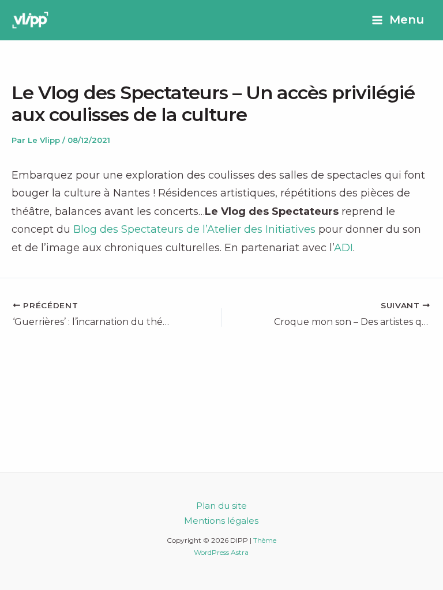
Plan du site (221, 505)
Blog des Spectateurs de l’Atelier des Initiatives (194, 229)
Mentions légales (221, 520)
